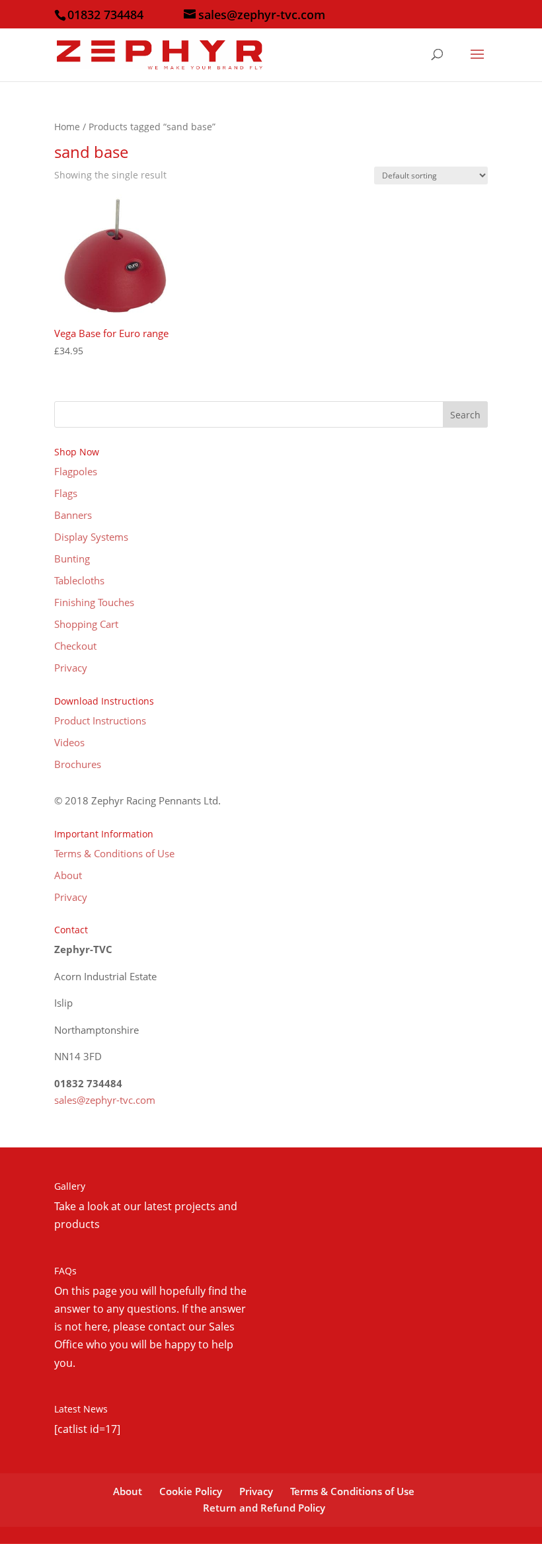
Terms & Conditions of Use (114, 853)
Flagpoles (75, 471)
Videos (69, 742)
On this (73, 1291)
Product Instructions (100, 720)
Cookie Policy (190, 1491)
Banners (73, 514)
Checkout (75, 645)
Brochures (77, 764)
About (68, 875)
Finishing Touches (94, 602)
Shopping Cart (86, 624)
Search (465, 414)
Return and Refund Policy (264, 1507)
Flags (65, 493)
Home (67, 126)
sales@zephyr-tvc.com (104, 1099)
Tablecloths (79, 580)
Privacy (70, 667)
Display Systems (91, 536)
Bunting (72, 558)
